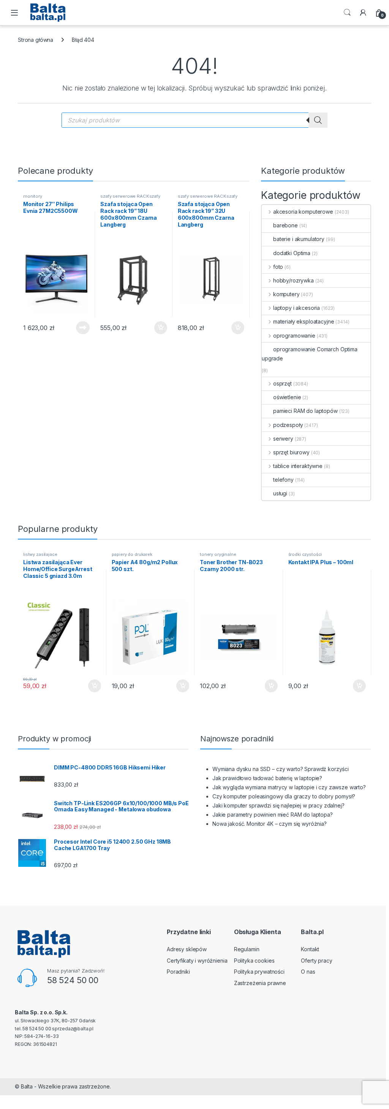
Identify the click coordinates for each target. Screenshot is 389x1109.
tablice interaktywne (298, 466)
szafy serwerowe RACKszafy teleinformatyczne (130, 198)
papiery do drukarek (132, 554)
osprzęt (282, 383)
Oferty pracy (316, 960)
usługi (280, 493)
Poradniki (178, 971)
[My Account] (363, 12)
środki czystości (305, 554)
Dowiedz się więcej (79, 327)
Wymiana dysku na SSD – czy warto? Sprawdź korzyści (280, 769)
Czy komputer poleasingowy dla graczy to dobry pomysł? (283, 796)
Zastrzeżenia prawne (260, 983)
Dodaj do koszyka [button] (156, 327)
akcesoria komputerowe (303, 211)
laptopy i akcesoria (296, 308)
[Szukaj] (317, 120)
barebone (285, 225)
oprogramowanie (294, 335)
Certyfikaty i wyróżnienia (197, 960)
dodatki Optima (291, 253)
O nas (308, 971)
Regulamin (246, 949)
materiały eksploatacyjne (303, 321)
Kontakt (310, 949)
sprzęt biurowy (291, 452)
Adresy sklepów (187, 949)
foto (278, 266)
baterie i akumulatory (298, 239)
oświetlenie (287, 397)
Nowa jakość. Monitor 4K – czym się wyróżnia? (269, 823)
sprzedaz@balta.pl (72, 1028)
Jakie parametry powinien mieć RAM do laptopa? (272, 814)
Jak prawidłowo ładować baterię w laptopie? (267, 778)
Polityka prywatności (259, 971)
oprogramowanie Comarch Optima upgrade (309, 354)
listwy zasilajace (40, 554)
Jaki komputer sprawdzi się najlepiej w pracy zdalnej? (278, 805)
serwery (283, 438)
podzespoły (288, 425)
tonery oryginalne (218, 554)
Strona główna (35, 39)
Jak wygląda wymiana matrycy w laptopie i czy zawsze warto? (289, 787)
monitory (32, 196)
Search (347, 12)
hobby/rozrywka (293, 280)
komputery (286, 294)
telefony (283, 479)
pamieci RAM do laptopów (305, 411)
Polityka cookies (254, 960)
